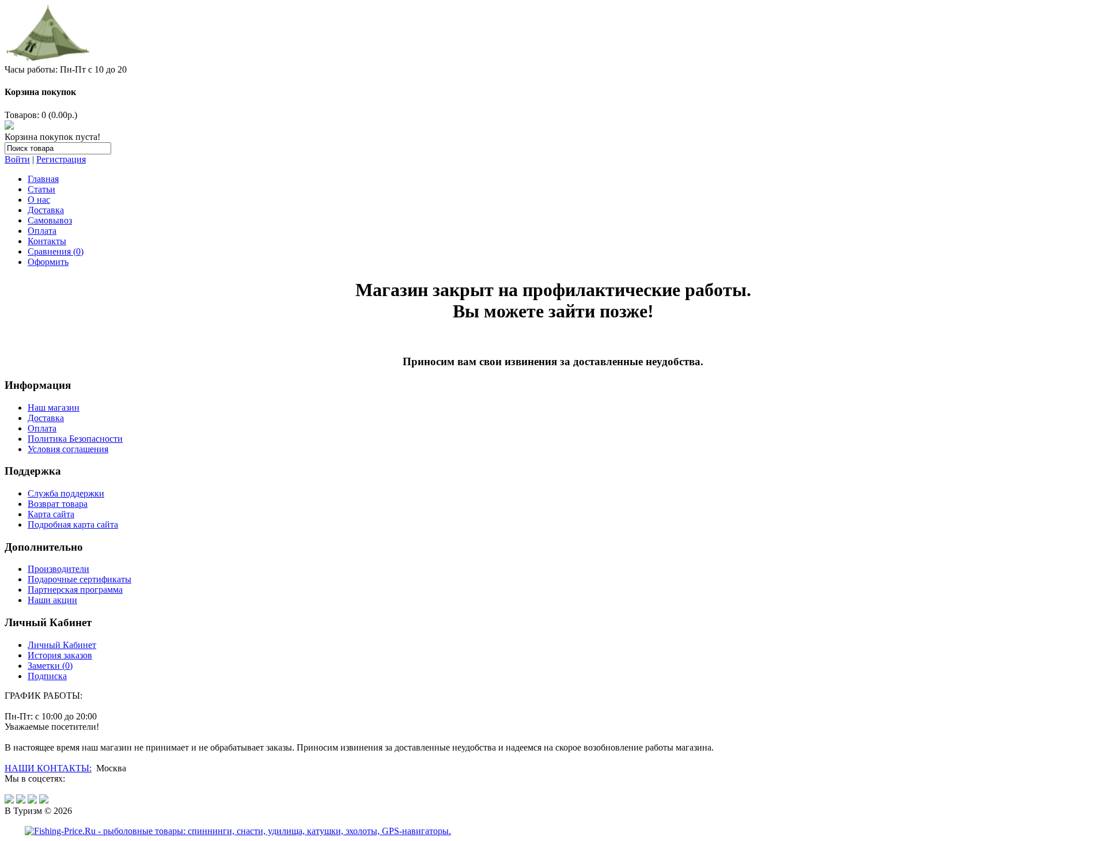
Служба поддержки (66, 493)
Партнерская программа (75, 589)
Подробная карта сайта (73, 524)
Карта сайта (51, 514)
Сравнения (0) (56, 251)
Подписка (47, 676)
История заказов (60, 655)
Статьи (41, 189)
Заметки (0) (50, 665)
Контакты (47, 241)
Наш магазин (53, 407)
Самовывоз (50, 220)
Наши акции (52, 600)
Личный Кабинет (62, 645)
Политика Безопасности (75, 439)
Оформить (48, 262)
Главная (43, 179)
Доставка (46, 210)
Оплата (42, 231)
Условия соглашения (68, 449)
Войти (17, 159)
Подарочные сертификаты (79, 579)
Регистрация (61, 159)
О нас (39, 199)
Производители (58, 569)
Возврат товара (58, 504)
